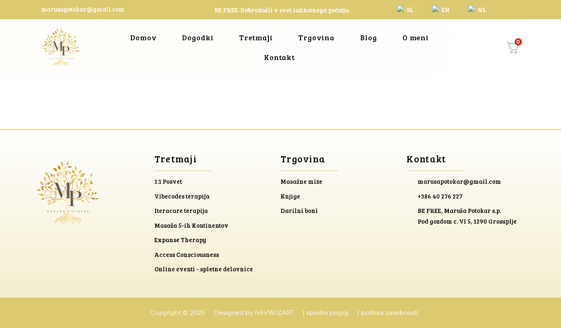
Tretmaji (256, 37)
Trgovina (316, 37)
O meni (415, 37)
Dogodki (197, 37)
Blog (368, 37)
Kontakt (279, 57)
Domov (143, 37)
